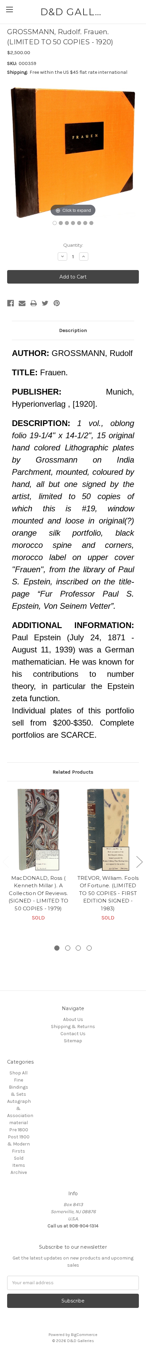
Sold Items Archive (19, 1165)
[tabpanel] (38, 855)
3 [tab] (78, 948)
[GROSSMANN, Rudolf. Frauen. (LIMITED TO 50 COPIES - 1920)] (55, 223)
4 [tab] (89, 948)
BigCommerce (84, 1334)
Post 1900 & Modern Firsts (18, 1144)
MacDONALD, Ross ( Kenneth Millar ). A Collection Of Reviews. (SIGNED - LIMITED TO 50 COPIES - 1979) (38, 893)
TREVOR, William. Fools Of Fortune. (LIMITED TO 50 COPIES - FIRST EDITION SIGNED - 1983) (108, 893)
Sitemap (73, 1041)
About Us (73, 1019)
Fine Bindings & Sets (18, 1087)
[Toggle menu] (9, 9)
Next (139, 861)
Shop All (19, 1073)
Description (73, 330)
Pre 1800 (18, 1130)
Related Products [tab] (73, 772)
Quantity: (73, 245)
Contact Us (73, 1034)
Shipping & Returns (73, 1026)
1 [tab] (56, 948)
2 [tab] (67, 948)
